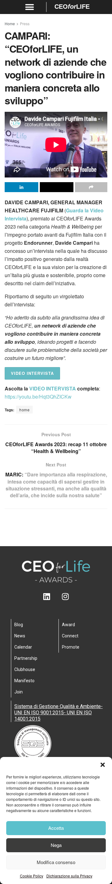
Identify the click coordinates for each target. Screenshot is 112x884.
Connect (70, 635)
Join (18, 691)
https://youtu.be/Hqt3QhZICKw (38, 396)
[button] (103, 765)
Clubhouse (24, 669)
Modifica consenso (56, 862)
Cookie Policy (31, 875)
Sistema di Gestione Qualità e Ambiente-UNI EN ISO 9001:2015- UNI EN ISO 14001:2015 (58, 712)
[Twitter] (56, 596)
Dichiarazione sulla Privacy (69, 875)
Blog (18, 624)
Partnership (25, 658)
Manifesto (24, 680)
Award (68, 624)
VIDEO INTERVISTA (32, 373)
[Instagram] (65, 596)
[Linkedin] (47, 596)
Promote (70, 647)
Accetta (56, 828)
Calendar (23, 647)
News (19, 635)
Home (10, 23)
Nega (56, 845)
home (24, 409)
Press (25, 23)
